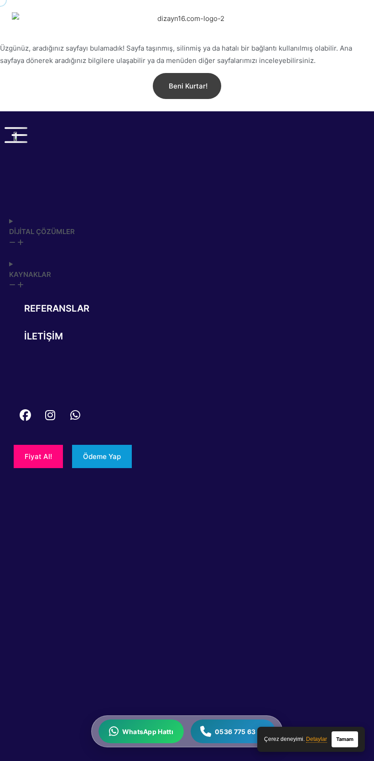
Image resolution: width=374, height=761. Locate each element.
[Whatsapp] (75, 415)
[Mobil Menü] (16, 135)
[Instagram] (50, 415)
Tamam (344, 739)
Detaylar (316, 739)
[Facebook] (25, 415)
